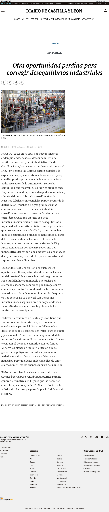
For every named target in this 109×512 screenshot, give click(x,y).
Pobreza (24, 405)
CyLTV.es (86, 468)
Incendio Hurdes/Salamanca (32, 4)
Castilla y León (21, 19)
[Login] (106, 10)
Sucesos (60, 465)
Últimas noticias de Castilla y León (69, 488)
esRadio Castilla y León (91, 472)
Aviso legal (29, 508)
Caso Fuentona (68, 4)
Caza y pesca (61, 468)
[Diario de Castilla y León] (54, 10)
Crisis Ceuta (16, 4)
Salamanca (34, 475)
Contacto (3, 454)
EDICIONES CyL (100, 1)
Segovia (33, 478)
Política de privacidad (42, 508)
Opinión (35, 19)
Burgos (32, 462)
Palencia (33, 472)
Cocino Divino (62, 472)
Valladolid (33, 484)
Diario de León (88, 456)
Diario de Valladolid (90, 459)
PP (13, 405)
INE (39, 405)
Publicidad (4, 450)
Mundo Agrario (72, 19)
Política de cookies (57, 508)
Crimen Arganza (81, 4)
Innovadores (57, 19)
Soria (17, 405)
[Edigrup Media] (6, 499)
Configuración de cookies (75, 508)
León (31, 465)
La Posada (45, 19)
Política (32, 405)
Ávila (31, 459)
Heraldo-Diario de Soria (91, 465)
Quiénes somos (5, 447)
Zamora (8, 405)
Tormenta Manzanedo (53, 4)
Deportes (60, 462)
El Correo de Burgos (90, 462)
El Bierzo (33, 468)
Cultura (59, 459)
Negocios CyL (88, 19)
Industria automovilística (53, 405)
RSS (1, 457)
